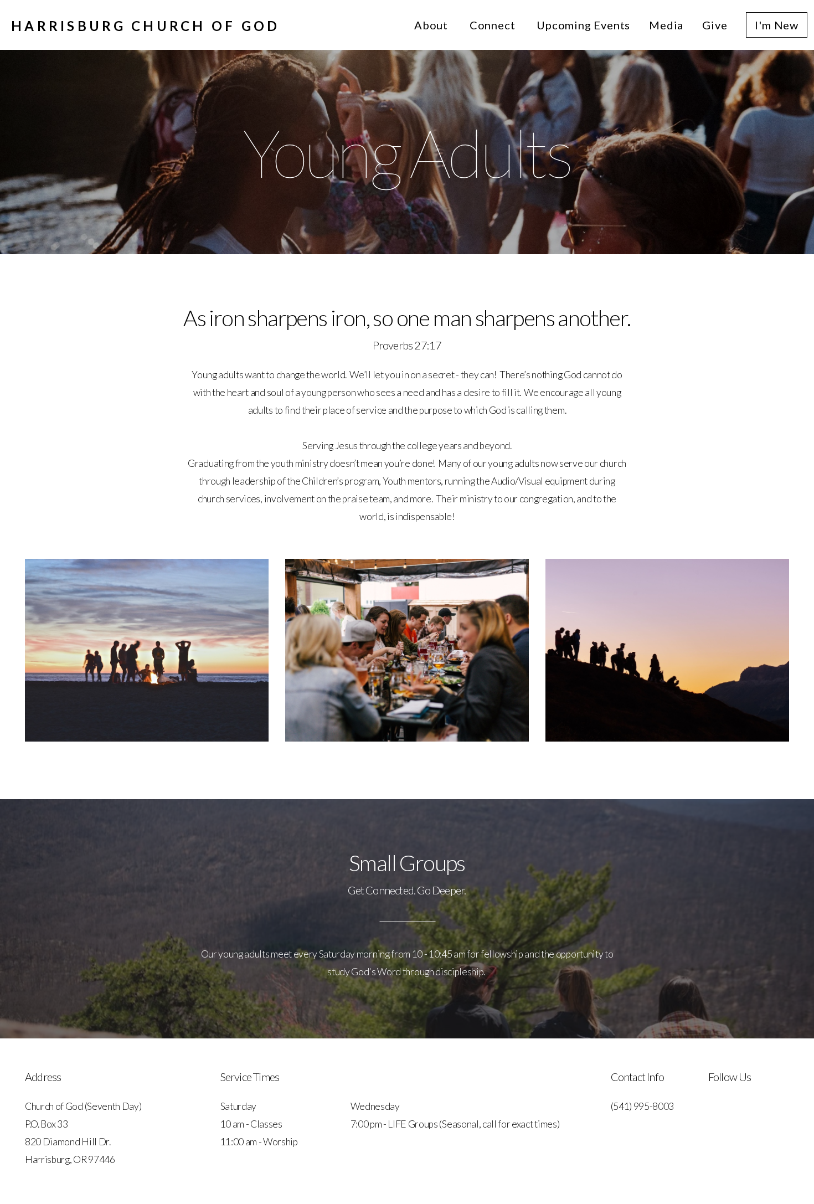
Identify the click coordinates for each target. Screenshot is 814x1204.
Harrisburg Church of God (145, 26)
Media (666, 25)
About (432, 25)
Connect (494, 25)
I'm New (776, 25)
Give (714, 25)
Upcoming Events (583, 25)
